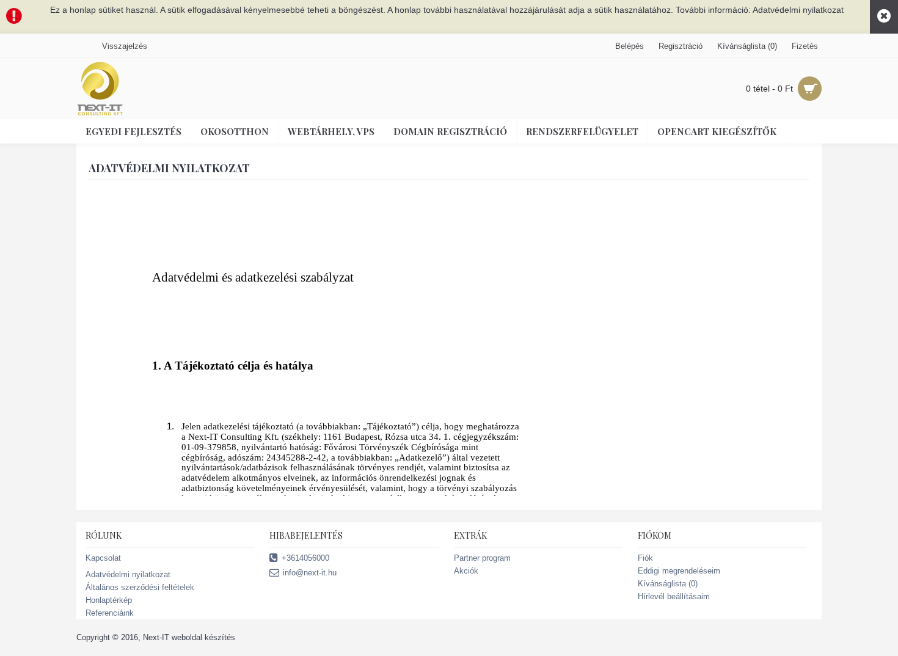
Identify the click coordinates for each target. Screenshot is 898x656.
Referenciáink (110, 613)
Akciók (466, 570)
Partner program (482, 558)
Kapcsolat (103, 558)
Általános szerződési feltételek (140, 587)
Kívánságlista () (668, 583)
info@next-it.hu (310, 572)
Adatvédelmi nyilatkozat (128, 574)
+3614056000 (305, 558)
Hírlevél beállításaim (674, 596)
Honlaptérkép (109, 600)
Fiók (645, 558)
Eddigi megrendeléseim (679, 570)
